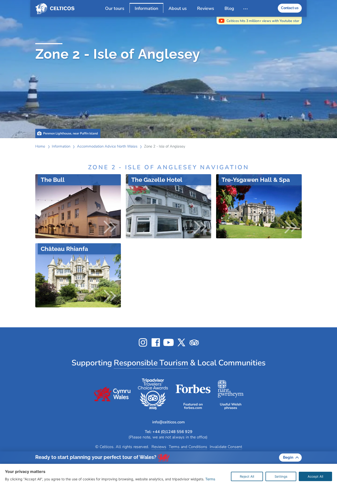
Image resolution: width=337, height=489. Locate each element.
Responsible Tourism (151, 362)
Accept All (315, 476)
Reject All (247, 476)
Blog (229, 8)
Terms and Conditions (188, 447)
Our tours (114, 8)
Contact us (290, 8)
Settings (281, 476)
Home (56, 8)
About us (177, 8)
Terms (210, 479)
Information (146, 8)
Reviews (205, 8)
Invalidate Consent (226, 447)
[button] (168, 457)
